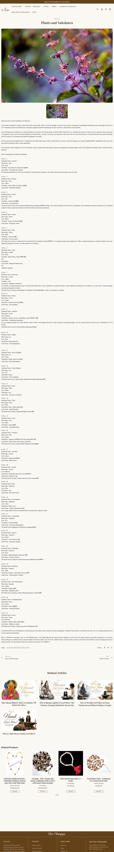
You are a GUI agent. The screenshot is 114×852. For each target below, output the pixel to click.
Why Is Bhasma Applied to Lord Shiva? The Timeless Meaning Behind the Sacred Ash (57, 703)
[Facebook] (104, 647)
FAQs (62, 848)
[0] (110, 9)
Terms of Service (37, 848)
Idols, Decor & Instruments (20, 12)
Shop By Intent (16, 6)
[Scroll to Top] (110, 842)
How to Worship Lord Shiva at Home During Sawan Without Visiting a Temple (95, 703)
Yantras (45, 6)
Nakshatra (17, 648)
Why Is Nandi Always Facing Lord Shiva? (19, 733)
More (34, 12)
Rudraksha (36, 6)
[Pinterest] (108, 647)
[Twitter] (112, 647)
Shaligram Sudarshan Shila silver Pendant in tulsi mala (71, 780)
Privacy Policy (36, 845)
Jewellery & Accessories (67, 6)
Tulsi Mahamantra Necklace (43, 779)
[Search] (97, 9)
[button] (56, 794)
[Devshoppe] (5, 9)
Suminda (28, 6)
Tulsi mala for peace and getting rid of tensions (15, 780)
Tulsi (27, 648)
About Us (63, 845)
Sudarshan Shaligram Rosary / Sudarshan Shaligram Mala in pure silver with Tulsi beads (99, 781)
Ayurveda (10, 648)
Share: (99, 648)
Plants (23, 648)
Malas (54, 6)
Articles (57, 19)
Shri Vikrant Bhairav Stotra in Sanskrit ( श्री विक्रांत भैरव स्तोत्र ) (19, 703)
